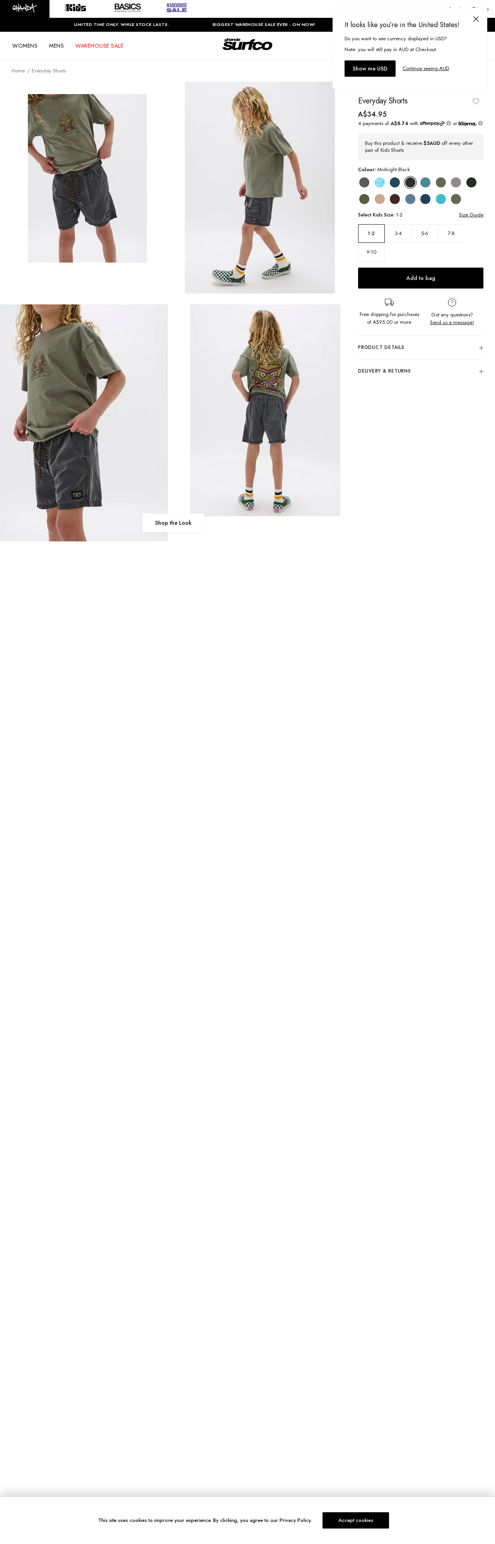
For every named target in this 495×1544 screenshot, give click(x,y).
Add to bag (420, 278)
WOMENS (25, 46)
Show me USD (370, 68)
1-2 (371, 233)
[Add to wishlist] (475, 101)
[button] (25, 9)
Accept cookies (355, 1520)
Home (18, 70)
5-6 (424, 233)
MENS (56, 46)
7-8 (451, 233)
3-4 (398, 233)
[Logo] (247, 51)
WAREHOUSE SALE (99, 46)
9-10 (371, 252)
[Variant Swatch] (364, 182)
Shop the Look (173, 523)
